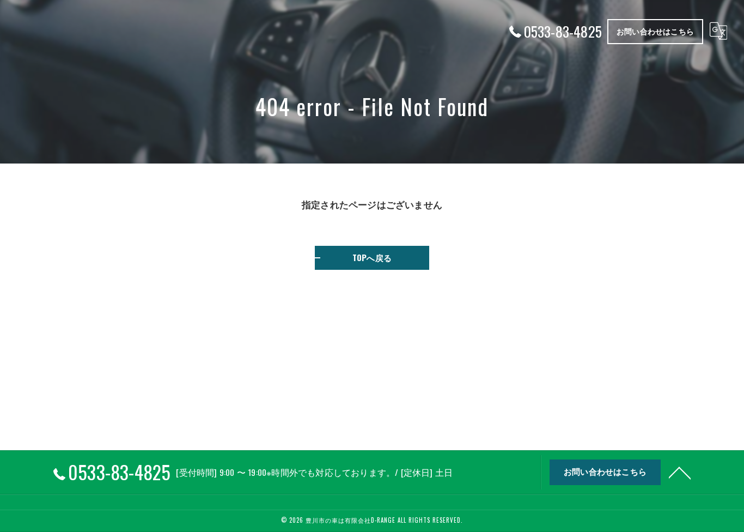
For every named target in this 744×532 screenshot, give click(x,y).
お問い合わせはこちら (655, 31)
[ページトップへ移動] (680, 472)
